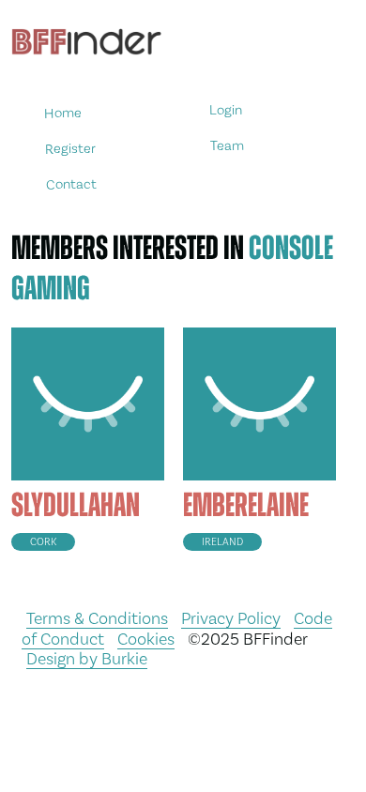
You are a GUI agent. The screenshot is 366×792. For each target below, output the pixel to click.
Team (227, 146)
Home (63, 113)
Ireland (222, 542)
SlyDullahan (75, 505)
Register (70, 148)
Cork (43, 542)
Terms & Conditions (97, 618)
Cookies (146, 638)
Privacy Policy (231, 618)
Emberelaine (246, 505)
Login (225, 110)
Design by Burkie (86, 658)
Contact (71, 183)
